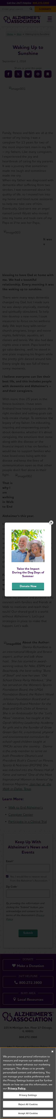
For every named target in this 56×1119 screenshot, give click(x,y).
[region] (28, 1083)
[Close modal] (51, 522)
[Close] (52, 1051)
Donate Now (28, 586)
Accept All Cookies (28, 1113)
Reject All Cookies (28, 1104)
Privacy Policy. (17, 1088)
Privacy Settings (28, 1095)
